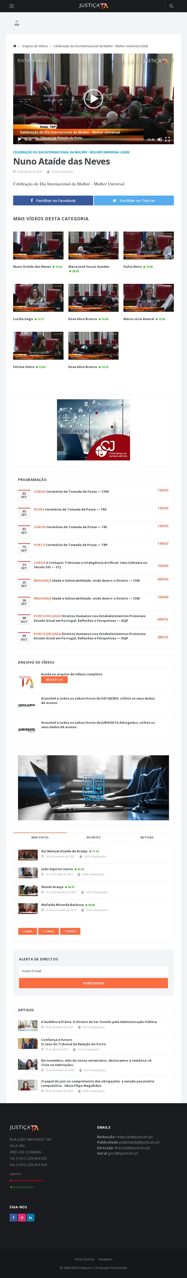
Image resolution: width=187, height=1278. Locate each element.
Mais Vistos (39, 837)
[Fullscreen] (167, 139)
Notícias (146, 837)
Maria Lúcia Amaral (138, 319)
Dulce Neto (132, 266)
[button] (93, 99)
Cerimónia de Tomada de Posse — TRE (75, 509)
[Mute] (159, 139)
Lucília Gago (23, 319)
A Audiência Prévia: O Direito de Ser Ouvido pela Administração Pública (99, 1022)
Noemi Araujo (52, 887)
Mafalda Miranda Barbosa (62, 904)
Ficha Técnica (84, 1259)
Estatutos (105, 1259)
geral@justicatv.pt (123, 1153)
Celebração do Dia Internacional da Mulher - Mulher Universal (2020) (101, 46)
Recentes (93, 837)
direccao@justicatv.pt (132, 1147)
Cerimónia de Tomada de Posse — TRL (77, 527)
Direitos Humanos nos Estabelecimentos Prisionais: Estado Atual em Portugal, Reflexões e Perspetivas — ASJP (90, 618)
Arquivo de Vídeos (35, 46)
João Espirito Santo (57, 869)
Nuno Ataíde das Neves (32, 266)
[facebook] (13, 1218)
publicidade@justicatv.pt (139, 1142)
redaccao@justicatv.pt (134, 1136)
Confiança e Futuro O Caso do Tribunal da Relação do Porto (73, 1041)
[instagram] (22, 1218)
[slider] (90, 139)
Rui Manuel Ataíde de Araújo (64, 851)
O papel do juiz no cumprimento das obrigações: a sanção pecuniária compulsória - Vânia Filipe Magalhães (97, 1083)
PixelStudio (119, 1268)
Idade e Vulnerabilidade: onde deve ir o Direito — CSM (96, 580)
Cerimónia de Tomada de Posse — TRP (77, 545)
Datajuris (85, 1268)
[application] (93, 99)
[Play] (19, 139)
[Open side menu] (11, 6)
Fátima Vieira (23, 367)
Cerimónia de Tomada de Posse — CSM (77, 491)
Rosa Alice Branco (82, 319)
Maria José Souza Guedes (88, 266)
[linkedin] (30, 1218)
